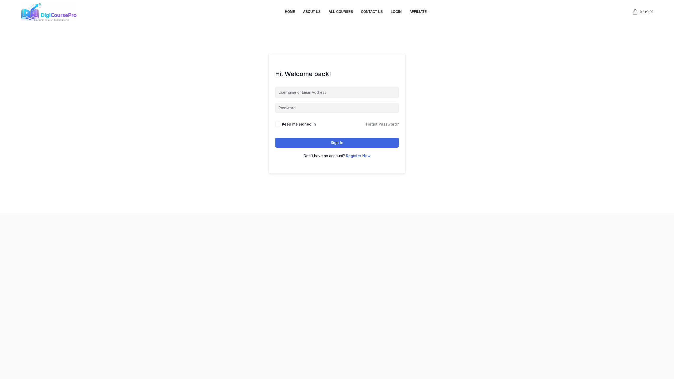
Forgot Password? (382, 124)
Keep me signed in (299, 124)
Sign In (337, 142)
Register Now (358, 155)
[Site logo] (49, 11)
